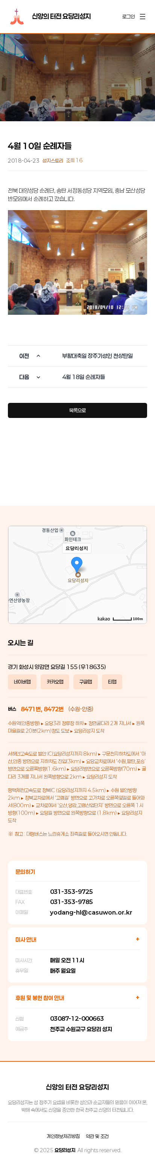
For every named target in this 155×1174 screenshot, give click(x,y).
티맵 (112, 682)
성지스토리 (53, 161)
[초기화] (137, 588)
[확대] (137, 561)
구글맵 (85, 682)
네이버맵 (22, 682)
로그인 (128, 17)
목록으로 (77, 410)
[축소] (137, 573)
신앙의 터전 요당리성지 (61, 16)
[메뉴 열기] (142, 16)
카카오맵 (55, 682)
